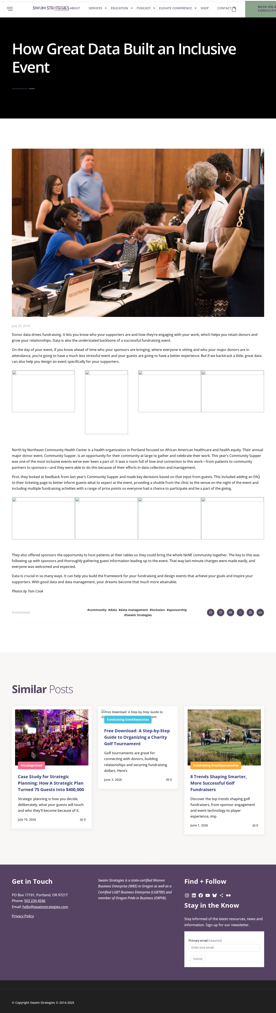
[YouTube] (207, 895)
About (75, 8)
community (98, 610)
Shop (205, 8)
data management (134, 610)
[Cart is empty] (234, 9)
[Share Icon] (221, 895)
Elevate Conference (175, 8)
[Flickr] (228, 895)
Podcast (144, 8)
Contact (224, 8)
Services (95, 8)
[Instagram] (187, 895)
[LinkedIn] (193, 895)
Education (119, 8)
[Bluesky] (214, 895)
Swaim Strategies (139, 615)
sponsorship (178, 610)
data (113, 610)
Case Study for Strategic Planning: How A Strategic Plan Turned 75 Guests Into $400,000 (51, 783)
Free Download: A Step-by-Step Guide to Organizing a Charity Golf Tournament (137, 737)
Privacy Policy (23, 916)
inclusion (158, 610)
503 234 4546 (34, 900)
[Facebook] (200, 895)
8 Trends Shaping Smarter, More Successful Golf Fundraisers (218, 783)
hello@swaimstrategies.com (45, 906)
